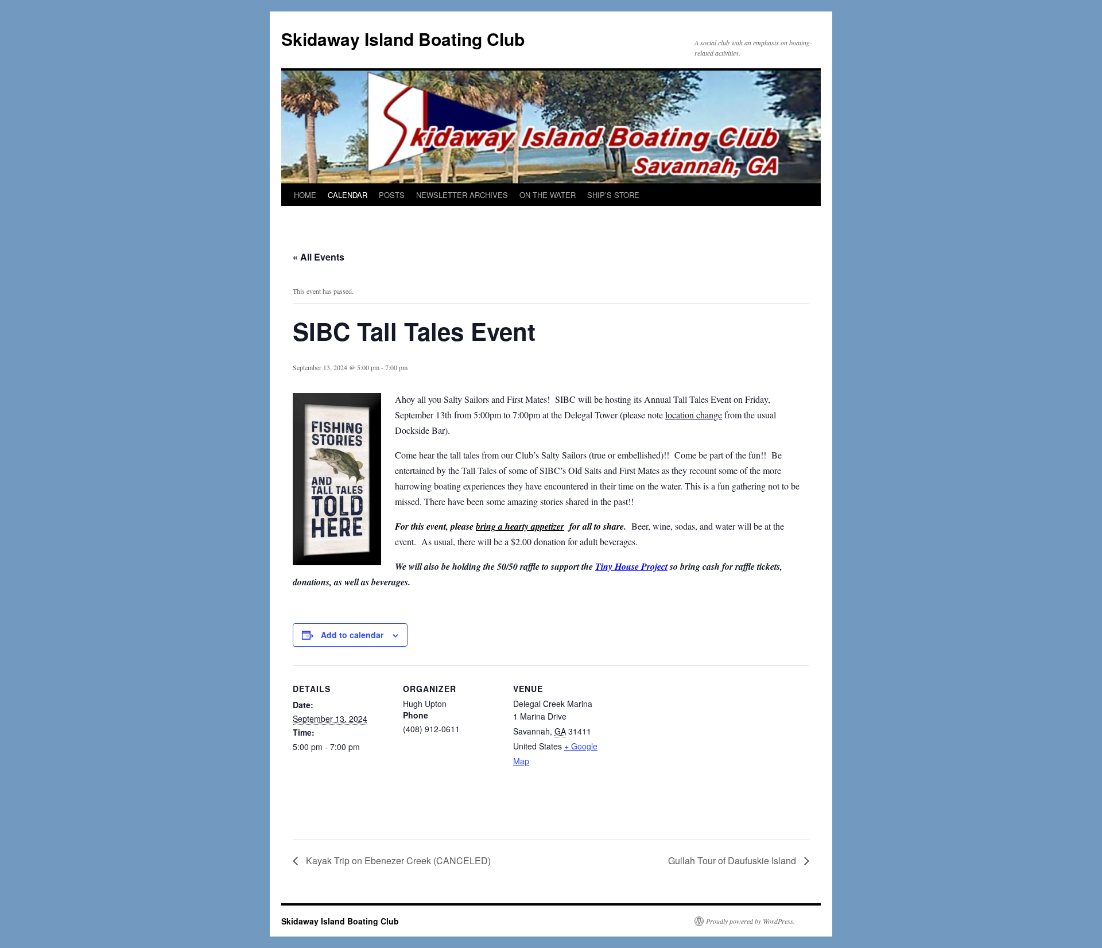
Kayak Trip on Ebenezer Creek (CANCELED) (397, 860)
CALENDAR (347, 194)
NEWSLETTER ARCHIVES (462, 194)
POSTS (392, 194)
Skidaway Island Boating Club (403, 38)
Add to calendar (352, 634)
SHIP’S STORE (613, 194)
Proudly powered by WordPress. (750, 921)
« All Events (318, 256)
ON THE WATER (547, 194)
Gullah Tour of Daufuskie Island (733, 860)
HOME (305, 194)
